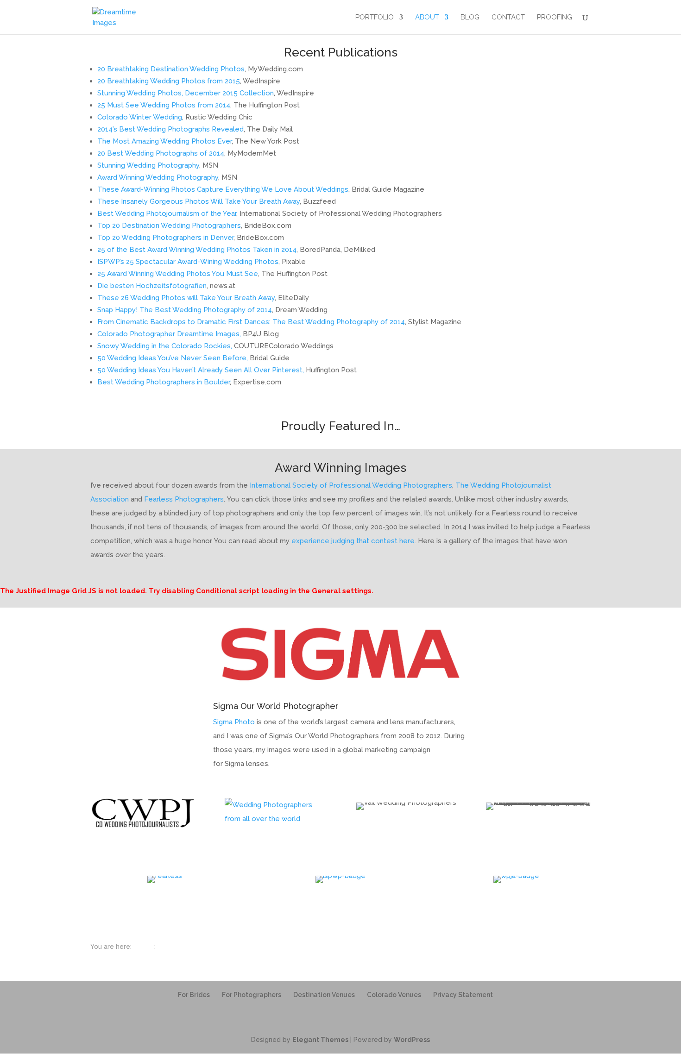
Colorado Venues (394, 994)
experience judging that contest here (353, 541)
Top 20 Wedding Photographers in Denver (165, 237)
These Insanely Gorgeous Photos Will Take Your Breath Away (198, 201)
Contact (508, 17)
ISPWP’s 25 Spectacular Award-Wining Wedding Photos (187, 261)
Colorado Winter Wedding (139, 117)
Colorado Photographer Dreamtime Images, (169, 334)
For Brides (194, 994)
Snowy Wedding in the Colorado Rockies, (164, 346)
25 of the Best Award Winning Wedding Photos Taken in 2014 (196, 249)
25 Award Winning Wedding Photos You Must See (177, 274)
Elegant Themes (320, 1039)
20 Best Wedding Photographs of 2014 (160, 153)
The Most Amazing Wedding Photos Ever (164, 141)
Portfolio (374, 17)
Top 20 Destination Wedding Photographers (169, 225)
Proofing (554, 17)
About (427, 17)
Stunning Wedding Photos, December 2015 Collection (185, 93)
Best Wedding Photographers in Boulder (163, 382)
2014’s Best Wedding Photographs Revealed (170, 129)
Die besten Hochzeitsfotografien (152, 286)
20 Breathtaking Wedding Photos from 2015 (168, 81)
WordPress (412, 1039)
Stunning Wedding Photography (148, 165)
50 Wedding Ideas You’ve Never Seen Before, (172, 358)
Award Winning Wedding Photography (157, 177)
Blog (469, 17)
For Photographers (251, 994)
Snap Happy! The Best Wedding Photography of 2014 (184, 310)
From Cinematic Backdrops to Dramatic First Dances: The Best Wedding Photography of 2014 (251, 322)
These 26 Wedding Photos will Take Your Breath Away (186, 298)
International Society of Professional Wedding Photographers (351, 485)
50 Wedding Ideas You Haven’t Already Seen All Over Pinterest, (200, 370)
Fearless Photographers (184, 499)
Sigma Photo (234, 722)
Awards (169, 946)
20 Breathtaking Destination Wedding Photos (171, 69)
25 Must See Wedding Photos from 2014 (163, 105)
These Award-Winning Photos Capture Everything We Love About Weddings (222, 189)
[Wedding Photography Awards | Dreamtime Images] (125, 17)
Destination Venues (324, 994)
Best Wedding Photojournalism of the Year (166, 213)
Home (142, 946)
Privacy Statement (463, 994)
